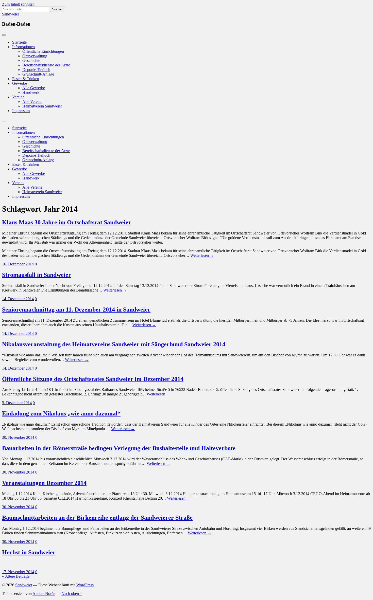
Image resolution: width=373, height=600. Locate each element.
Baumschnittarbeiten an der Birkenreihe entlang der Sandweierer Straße (97, 517)
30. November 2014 (18, 437)
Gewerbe (19, 83)
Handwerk (30, 92)
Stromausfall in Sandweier (36, 274)
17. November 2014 (18, 572)
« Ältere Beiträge (15, 576)
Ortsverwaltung (34, 56)
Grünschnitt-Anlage (38, 74)
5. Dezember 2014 (17, 403)
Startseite (19, 42)
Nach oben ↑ (71, 593)
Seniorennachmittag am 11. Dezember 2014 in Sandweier (76, 309)
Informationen (23, 47)
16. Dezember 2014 (18, 264)
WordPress (85, 585)
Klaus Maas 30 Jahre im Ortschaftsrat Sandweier (66, 222)
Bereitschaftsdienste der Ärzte (46, 65)
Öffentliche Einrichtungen (43, 51)
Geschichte (31, 60)
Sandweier (10, 14)
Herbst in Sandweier (29, 552)
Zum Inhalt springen (18, 4)
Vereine (18, 97)
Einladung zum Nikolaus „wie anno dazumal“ (61, 413)
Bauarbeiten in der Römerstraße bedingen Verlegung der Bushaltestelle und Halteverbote (118, 448)
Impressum (21, 110)
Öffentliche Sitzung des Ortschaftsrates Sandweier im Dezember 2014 (92, 379)
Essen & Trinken (25, 79)
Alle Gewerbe (33, 88)
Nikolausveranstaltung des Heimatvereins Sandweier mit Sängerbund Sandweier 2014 (113, 344)
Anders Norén (43, 593)
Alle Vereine (32, 101)
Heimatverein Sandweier (42, 106)
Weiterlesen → (202, 255)
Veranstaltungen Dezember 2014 (44, 483)
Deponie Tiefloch (36, 69)
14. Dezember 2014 (18, 299)
